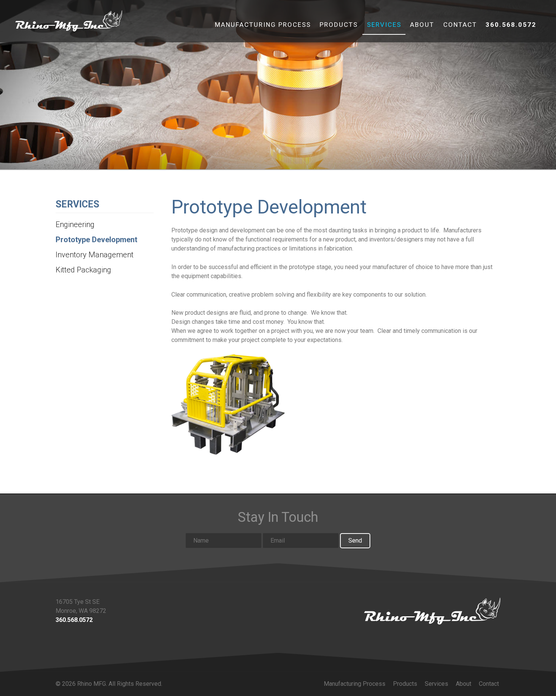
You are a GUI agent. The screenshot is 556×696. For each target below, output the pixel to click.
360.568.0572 (511, 24)
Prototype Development (96, 239)
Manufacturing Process (263, 24)
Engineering (75, 224)
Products (339, 24)
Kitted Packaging (83, 269)
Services (384, 24)
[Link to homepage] (432, 611)
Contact (460, 24)
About (422, 24)
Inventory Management (95, 254)
